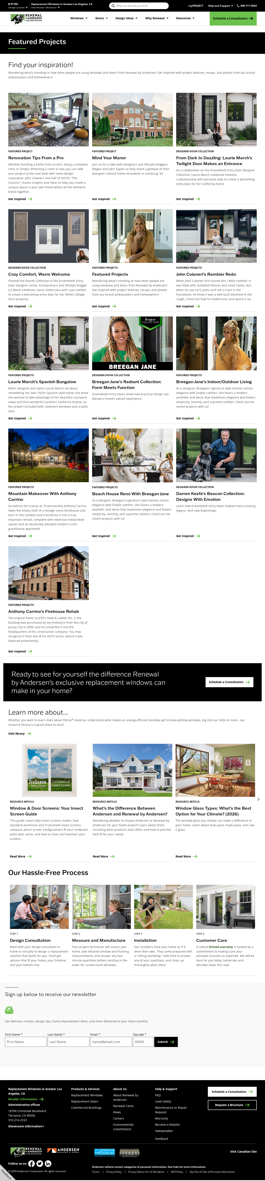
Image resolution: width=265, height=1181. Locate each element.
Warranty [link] (161, 1118)
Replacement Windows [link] (87, 1095)
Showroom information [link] (25, 1126)
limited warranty (221, 947)
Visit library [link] (16, 733)
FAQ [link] (158, 1095)
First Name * (14, 1034)
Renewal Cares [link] (123, 1106)
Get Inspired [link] (17, 199)
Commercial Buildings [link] (86, 1108)
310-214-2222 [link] (17, 1120)
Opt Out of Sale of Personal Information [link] (212, 1172)
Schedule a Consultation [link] (230, 18)
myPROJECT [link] (196, 5)
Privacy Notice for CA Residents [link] (146, 1172)
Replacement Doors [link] (84, 1101)
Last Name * (56, 1034)
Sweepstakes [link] (164, 1131)
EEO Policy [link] (177, 1172)
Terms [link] (96, 1172)
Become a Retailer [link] (167, 1125)
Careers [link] (118, 1118)
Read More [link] (17, 856)
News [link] (117, 1112)
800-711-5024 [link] (249, 5)
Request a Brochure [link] (229, 1105)
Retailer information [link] (22, 1099)
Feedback (161, 1139)
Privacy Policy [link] (114, 1172)
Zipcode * (139, 1034)
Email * (95, 1034)
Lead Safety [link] (163, 1101)
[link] (26, 18)
